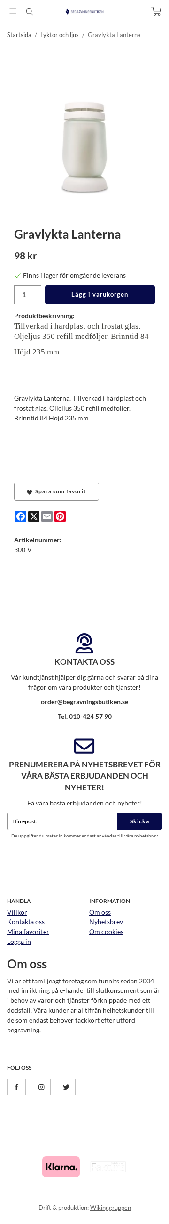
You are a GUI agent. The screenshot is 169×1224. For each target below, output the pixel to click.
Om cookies (106, 931)
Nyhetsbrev (106, 922)
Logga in (19, 941)
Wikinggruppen (110, 1207)
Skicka (139, 821)
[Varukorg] (156, 11)
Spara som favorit (59, 491)
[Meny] (13, 11)
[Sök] (29, 12)
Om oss (100, 912)
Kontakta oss (26, 922)
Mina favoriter (28, 931)
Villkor (17, 912)
